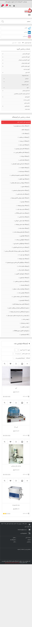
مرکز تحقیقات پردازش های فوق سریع (12, 562)
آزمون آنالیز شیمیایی (26, 57)
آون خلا (16, 427)
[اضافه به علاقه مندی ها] (10, 364)
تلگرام (26, 28)
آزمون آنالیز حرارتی (26, 54)
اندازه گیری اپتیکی (26, 91)
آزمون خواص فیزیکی (26, 63)
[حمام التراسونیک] (27, 481)
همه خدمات (27, 109)
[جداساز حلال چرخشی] (27, 442)
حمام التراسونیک (25, 75)
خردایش (26, 79)
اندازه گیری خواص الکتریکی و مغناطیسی (22, 94)
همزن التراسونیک (25, 85)
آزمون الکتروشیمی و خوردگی (24, 60)
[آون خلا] (27, 403)
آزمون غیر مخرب (26, 69)
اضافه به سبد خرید (21, 364)
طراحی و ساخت (26, 100)
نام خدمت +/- (18, 354)
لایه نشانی (26, 81)
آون (16, 388)
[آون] (27, 364)
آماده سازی (28, 72)
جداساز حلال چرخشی (16, 466)
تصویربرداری (27, 97)
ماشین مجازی (27, 103)
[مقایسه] (16, 364)
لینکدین (25, 32)
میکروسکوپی (27, 106)
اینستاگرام (25, 36)
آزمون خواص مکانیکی (25, 66)
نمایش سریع (5, 364)
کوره (27, 88)
